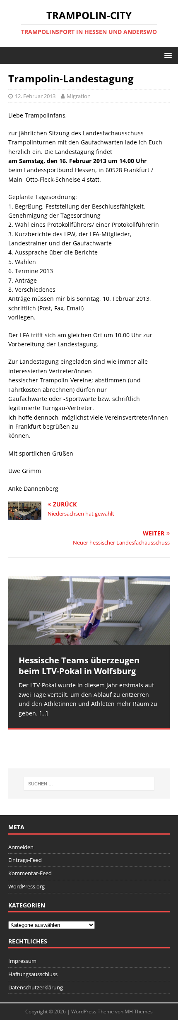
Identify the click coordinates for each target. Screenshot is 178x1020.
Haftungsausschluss (33, 974)
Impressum (22, 961)
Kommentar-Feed (30, 873)
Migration (79, 96)
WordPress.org (26, 886)
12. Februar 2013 (35, 96)
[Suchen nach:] (89, 784)
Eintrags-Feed (25, 860)
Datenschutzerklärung (35, 987)
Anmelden (21, 847)
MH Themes (139, 1011)
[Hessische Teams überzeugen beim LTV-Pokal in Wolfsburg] (89, 610)
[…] (43, 713)
